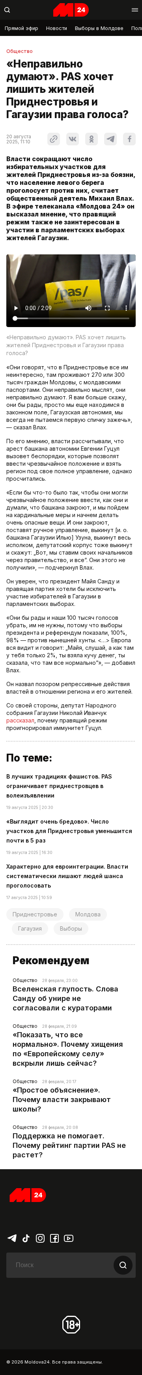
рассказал (20, 720)
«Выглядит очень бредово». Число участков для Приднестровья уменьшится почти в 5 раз (69, 831)
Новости (56, 28)
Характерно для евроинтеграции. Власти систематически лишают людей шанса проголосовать (67, 876)
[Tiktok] (26, 1237)
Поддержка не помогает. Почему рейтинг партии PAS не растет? (69, 1145)
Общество (19, 51)
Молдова (88, 914)
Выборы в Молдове (99, 28)
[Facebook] (54, 1237)
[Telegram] (11, 1237)
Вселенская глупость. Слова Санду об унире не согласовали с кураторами (65, 998)
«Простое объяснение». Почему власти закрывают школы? (62, 1099)
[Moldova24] (71, 10)
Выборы (71, 928)
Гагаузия (30, 928)
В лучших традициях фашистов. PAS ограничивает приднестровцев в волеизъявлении (59, 786)
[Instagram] (40, 1237)
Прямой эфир (21, 28)
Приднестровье (35, 914)
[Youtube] (68, 1237)
